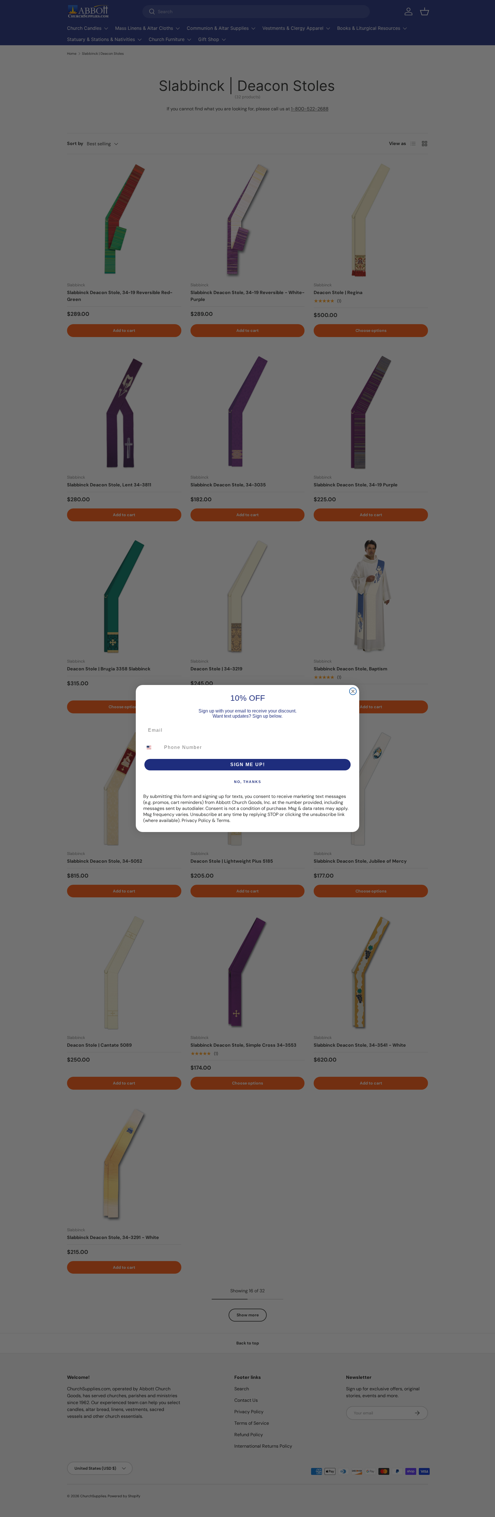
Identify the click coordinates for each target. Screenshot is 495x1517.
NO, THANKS (247, 782)
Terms (223, 820)
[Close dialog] (352, 691)
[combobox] (152, 747)
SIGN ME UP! (247, 764)
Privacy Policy (196, 820)
